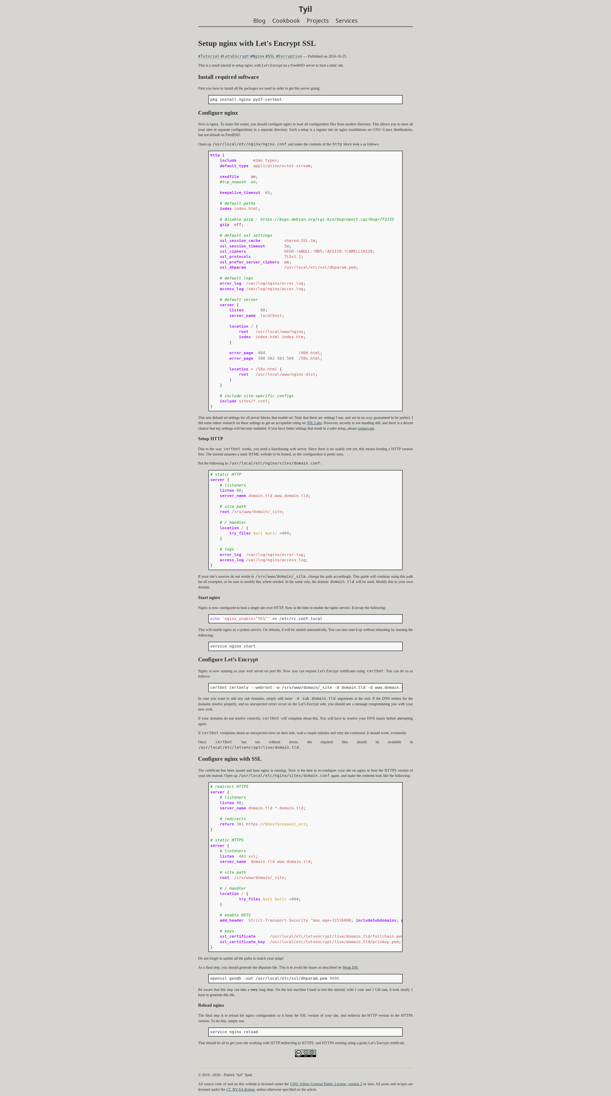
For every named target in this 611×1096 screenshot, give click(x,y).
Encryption (290, 56)
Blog (259, 20)
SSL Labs (314, 423)
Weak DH (350, 967)
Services (347, 20)
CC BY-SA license (240, 1089)
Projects (318, 20)
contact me (366, 428)
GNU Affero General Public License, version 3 (326, 1084)
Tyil (305, 9)
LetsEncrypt (236, 56)
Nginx (258, 56)
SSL (271, 56)
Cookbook (286, 20)
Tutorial (210, 56)
